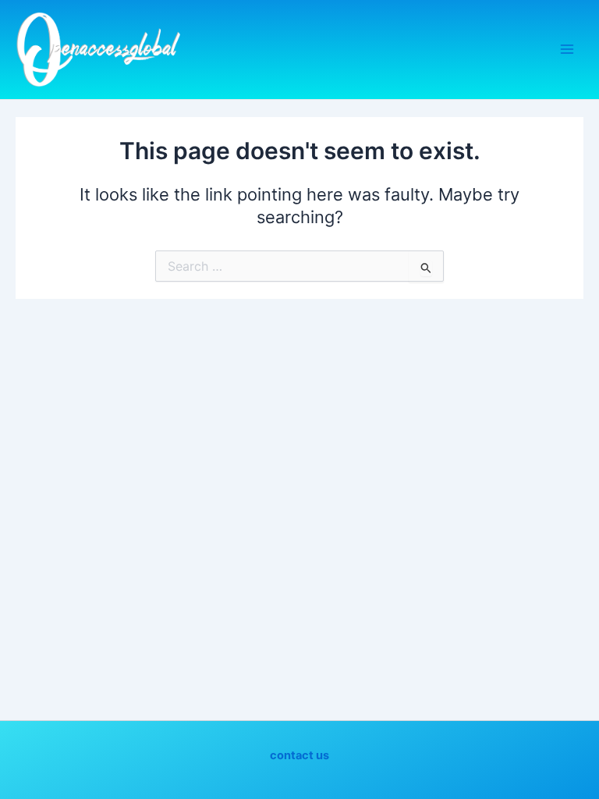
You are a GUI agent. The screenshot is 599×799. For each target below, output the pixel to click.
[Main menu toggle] (567, 49)
